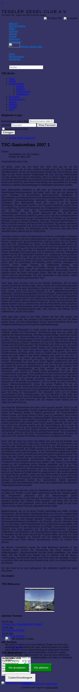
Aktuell (12, 81)
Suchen (5, 67)
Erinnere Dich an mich (16, 129)
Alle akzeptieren (17, 667)
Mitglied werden (17, 99)
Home (12, 78)
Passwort (6, 125)
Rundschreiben (16, 84)
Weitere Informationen (33, 684)
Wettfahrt (20, 89)
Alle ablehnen (41, 667)
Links (11, 109)
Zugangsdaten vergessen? (22, 138)
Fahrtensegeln (23, 91)
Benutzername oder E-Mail (14, 121)
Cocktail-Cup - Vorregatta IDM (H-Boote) (22, 624)
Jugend (20, 86)
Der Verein (14, 97)
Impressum (51, 684)
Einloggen (8, 132)
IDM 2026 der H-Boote (13, 630)
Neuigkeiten (22, 94)
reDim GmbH (52, 687)
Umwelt (12, 107)
